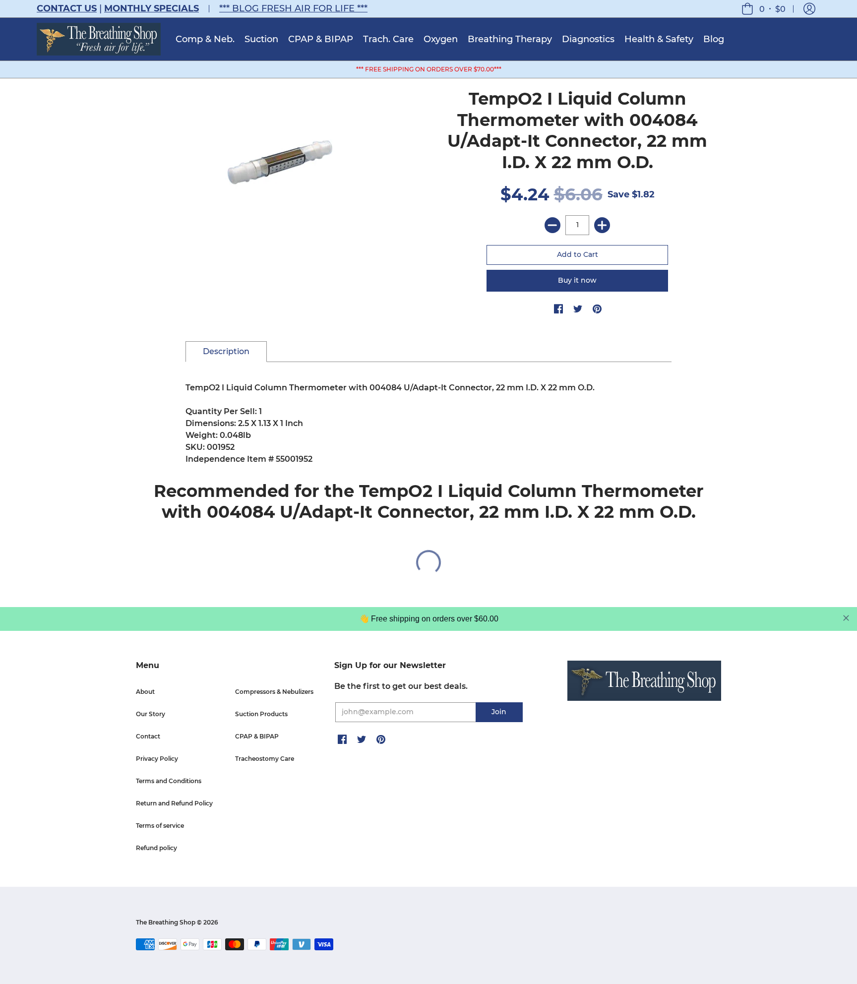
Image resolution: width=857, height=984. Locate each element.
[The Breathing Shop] (99, 39)
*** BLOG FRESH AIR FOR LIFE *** (293, 8)
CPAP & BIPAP (257, 736)
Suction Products (261, 714)
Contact (148, 736)
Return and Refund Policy (174, 803)
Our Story (150, 714)
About (145, 691)
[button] (809, 8)
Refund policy (156, 848)
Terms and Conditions (168, 781)
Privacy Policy (157, 758)
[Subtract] (552, 225)
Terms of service (160, 825)
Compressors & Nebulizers (274, 691)
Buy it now (577, 280)
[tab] (226, 351)
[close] (846, 618)
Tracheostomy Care (264, 758)
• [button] (772, 8)
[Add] (602, 225)
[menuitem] (205, 39)
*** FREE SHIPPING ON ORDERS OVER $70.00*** (428, 69)
